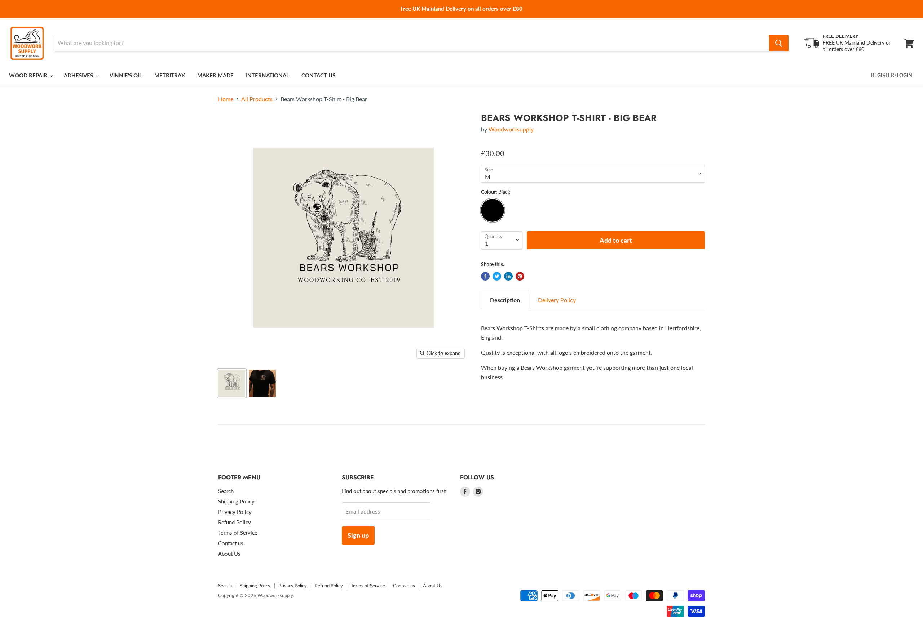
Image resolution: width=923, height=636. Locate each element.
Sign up (358, 535)
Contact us (230, 543)
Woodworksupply (511, 129)
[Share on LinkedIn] (508, 276)
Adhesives (79, 75)
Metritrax (169, 75)
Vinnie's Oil (126, 75)
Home (225, 99)
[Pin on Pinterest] (520, 276)
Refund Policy (234, 522)
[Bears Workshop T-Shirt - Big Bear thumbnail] (231, 383)
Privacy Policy (235, 512)
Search (226, 491)
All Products (257, 99)
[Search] (779, 43)
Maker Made (215, 75)
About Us (229, 553)
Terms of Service (237, 532)
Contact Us (318, 75)
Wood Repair (29, 75)
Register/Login (891, 75)
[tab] (505, 300)
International (267, 75)
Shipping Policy (236, 501)
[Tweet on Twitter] (497, 276)
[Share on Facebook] (485, 276)
